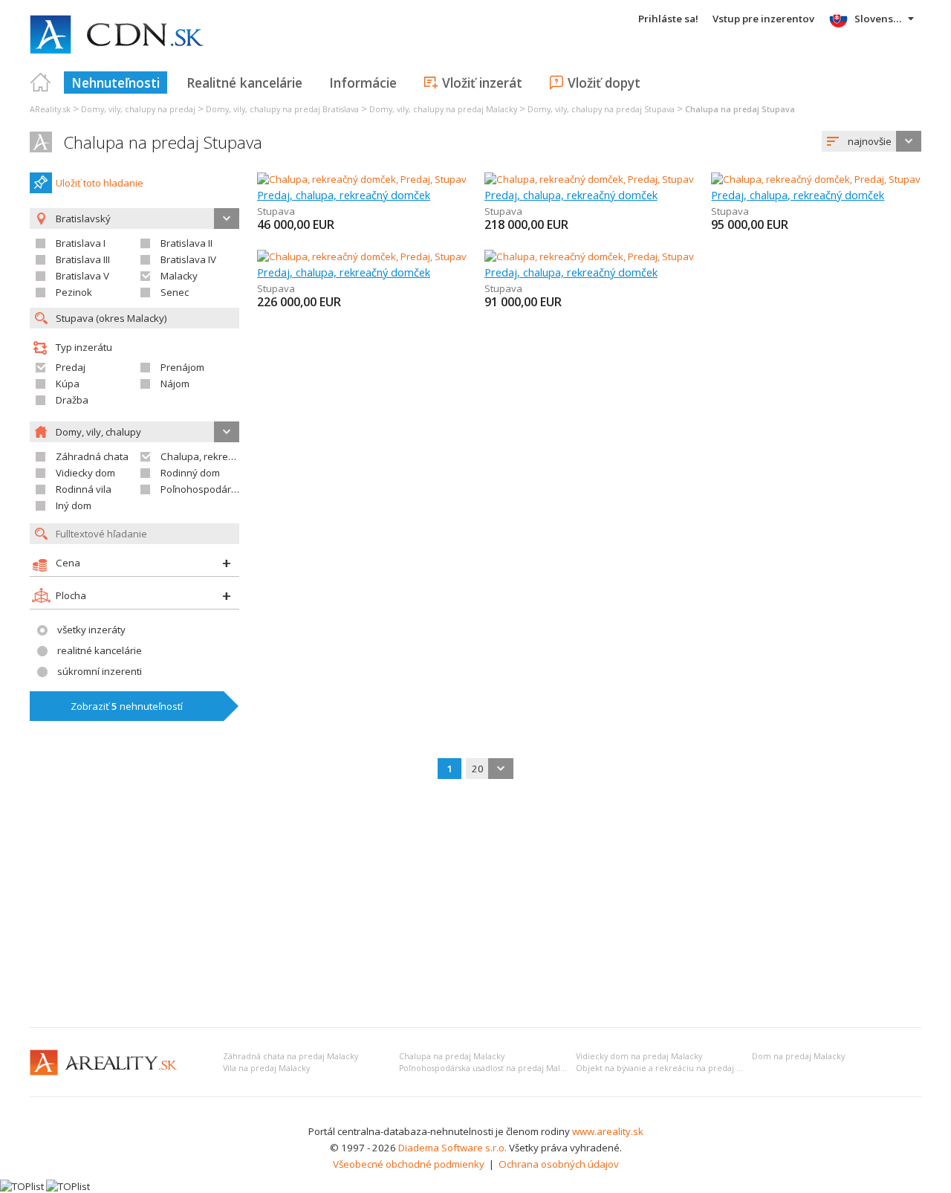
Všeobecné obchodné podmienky (408, 1164)
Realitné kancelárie (244, 82)
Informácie (363, 82)
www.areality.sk (607, 1131)
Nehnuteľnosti (115, 82)
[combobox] (871, 141)
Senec (174, 292)
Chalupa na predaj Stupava (162, 142)
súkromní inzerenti (99, 671)
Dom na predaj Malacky (798, 1056)
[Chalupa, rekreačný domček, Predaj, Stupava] (362, 179)
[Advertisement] (475, 905)
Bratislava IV (188, 259)
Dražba (72, 400)
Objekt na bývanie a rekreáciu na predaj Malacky (671, 1068)
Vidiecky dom (85, 472)
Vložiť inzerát (482, 82)
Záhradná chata (92, 456)
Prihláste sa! (668, 18)
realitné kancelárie (99, 650)
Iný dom (73, 505)
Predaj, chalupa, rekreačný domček (343, 194)
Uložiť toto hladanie (99, 183)
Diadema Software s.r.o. (452, 1147)
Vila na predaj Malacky (266, 1068)
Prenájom (182, 367)
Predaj (70, 367)
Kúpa (67, 383)
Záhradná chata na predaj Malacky (290, 1056)
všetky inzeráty (91, 629)
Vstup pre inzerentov (763, 18)
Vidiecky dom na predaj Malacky (639, 1056)
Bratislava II (186, 243)
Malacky (179, 275)
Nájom (174, 383)
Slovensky (879, 18)
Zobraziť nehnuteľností (127, 706)
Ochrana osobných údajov (559, 1164)
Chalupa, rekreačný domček (224, 456)
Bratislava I (81, 243)
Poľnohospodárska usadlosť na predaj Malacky (488, 1068)
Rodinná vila (83, 489)
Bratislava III (83, 259)
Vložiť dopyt (604, 82)
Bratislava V (82, 275)
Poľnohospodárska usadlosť (225, 489)
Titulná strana (41, 82)
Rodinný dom (190, 472)
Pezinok (74, 292)
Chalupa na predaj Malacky (451, 1056)
